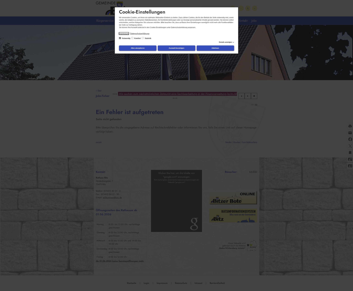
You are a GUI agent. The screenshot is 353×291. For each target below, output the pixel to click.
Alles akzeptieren (138, 48)
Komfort (137, 38)
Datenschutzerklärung (139, 33)
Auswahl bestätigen (176, 48)
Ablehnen (215, 48)
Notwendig (126, 38)
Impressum (124, 33)
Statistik (147, 38)
